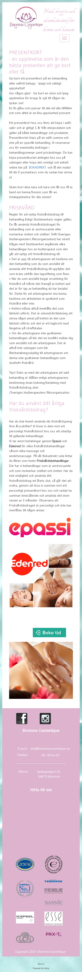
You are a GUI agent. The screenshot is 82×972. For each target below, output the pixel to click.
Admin (41, 963)
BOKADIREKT (37, 167)
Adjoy (46, 968)
